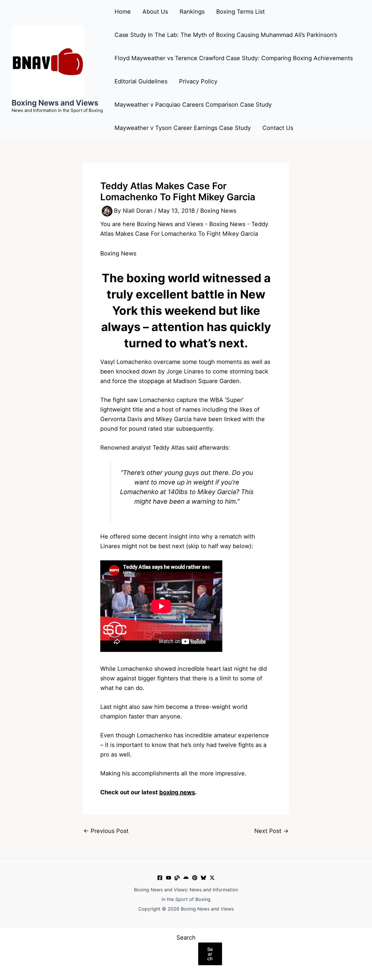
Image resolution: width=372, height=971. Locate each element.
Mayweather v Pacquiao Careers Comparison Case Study (193, 104)
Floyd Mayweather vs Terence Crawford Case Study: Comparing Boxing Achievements (234, 58)
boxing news (177, 792)
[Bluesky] (203, 877)
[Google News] (186, 877)
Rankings (192, 11)
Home (123, 11)
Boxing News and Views (55, 102)
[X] (212, 877)
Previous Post (105, 831)
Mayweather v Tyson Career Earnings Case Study (183, 127)
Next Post (271, 831)
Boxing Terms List (240, 11)
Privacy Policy (198, 81)
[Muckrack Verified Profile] (177, 877)
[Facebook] (159, 877)
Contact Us (277, 127)
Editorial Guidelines (141, 81)
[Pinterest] (194, 877)
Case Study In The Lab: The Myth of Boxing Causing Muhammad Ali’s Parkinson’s (226, 34)
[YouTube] (168, 877)
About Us (155, 11)
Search (186, 937)
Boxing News (218, 210)
